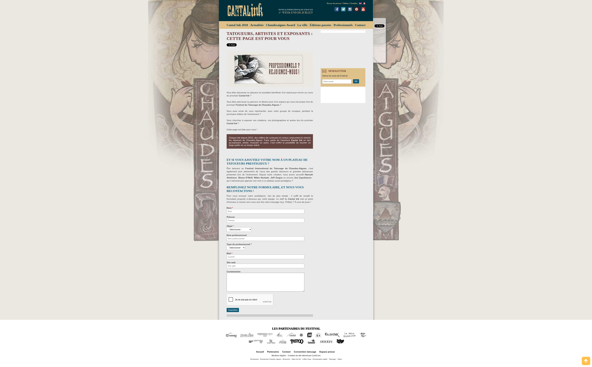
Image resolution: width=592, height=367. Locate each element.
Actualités (257, 25)
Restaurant (254, 359)
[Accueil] (247, 10)
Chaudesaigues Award (280, 25)
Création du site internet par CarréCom (304, 356)
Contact (360, 25)
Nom (230, 208)
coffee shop (306, 359)
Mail (229, 253)
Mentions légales (279, 356)
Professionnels (343, 25)
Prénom (231, 217)
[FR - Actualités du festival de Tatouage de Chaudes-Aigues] (364, 3)
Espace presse (327, 352)
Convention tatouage (305, 352)
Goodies (354, 3)
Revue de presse (334, 3)
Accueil (260, 352)
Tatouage (332, 359)
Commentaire (233, 271)
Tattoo (339, 359)
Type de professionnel (239, 244)
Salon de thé (296, 359)
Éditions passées (320, 25)
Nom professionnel (237, 235)
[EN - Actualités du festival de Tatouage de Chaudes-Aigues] (360, 3)
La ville (302, 25)
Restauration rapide (320, 359)
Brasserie (286, 359)
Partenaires (273, 352)
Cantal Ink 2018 (237, 25)
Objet (230, 226)
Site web (231, 262)
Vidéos (346, 3)
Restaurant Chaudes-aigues (270, 359)
